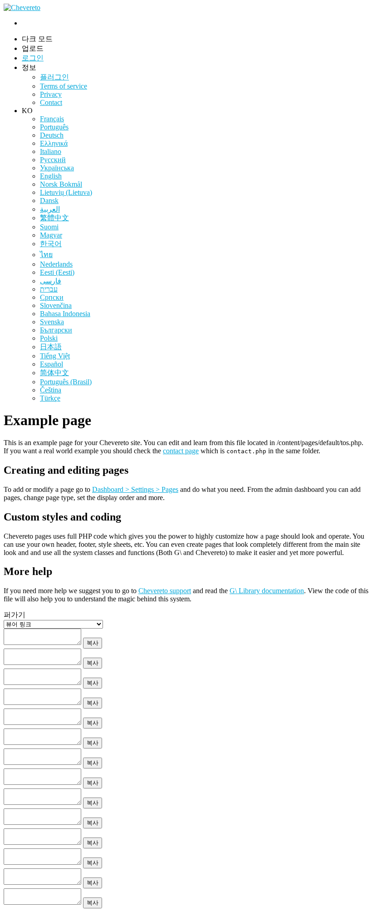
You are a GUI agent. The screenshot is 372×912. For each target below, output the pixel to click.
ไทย (46, 254)
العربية (50, 209)
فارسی (50, 281)
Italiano (50, 151)
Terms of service (63, 86)
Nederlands (56, 264)
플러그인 (54, 77)
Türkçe (50, 398)
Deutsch (52, 135)
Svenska (52, 322)
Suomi (49, 227)
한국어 (51, 244)
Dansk (49, 200)
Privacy (51, 94)
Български (56, 330)
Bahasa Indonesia (65, 313)
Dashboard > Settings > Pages (135, 489)
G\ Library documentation (267, 591)
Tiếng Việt (55, 356)
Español (51, 364)
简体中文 (54, 373)
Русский (53, 160)
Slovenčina (56, 305)
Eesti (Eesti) (57, 272)
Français (52, 119)
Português (54, 127)
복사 (92, 642)
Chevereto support (164, 591)
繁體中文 (54, 218)
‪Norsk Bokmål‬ (61, 184)
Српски (52, 297)
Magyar (51, 235)
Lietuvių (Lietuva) (66, 192)
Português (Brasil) (66, 382)
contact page (181, 451)
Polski (49, 338)
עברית (49, 289)
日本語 (51, 347)
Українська (57, 168)
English (51, 176)
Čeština (50, 390)
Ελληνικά (54, 143)
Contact (51, 102)
